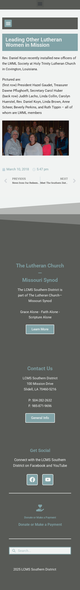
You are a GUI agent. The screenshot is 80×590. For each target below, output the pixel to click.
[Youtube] (47, 479)
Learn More (40, 329)
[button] (40, 3)
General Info (40, 418)
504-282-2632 (42, 400)
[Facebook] (32, 479)
